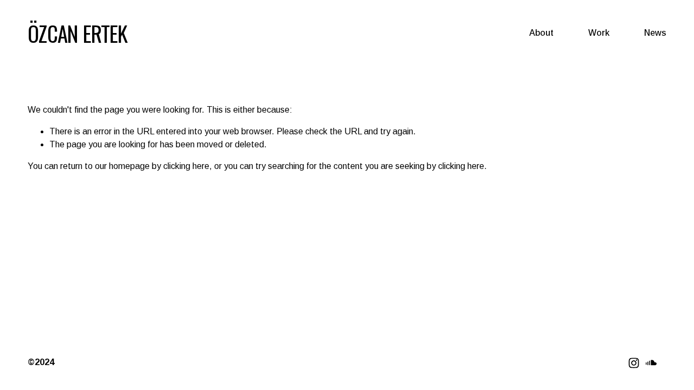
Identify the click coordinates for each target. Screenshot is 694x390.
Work (598, 32)
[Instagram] (633, 363)
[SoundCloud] (651, 363)
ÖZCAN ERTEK (77, 33)
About (541, 32)
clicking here (186, 166)
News (655, 32)
